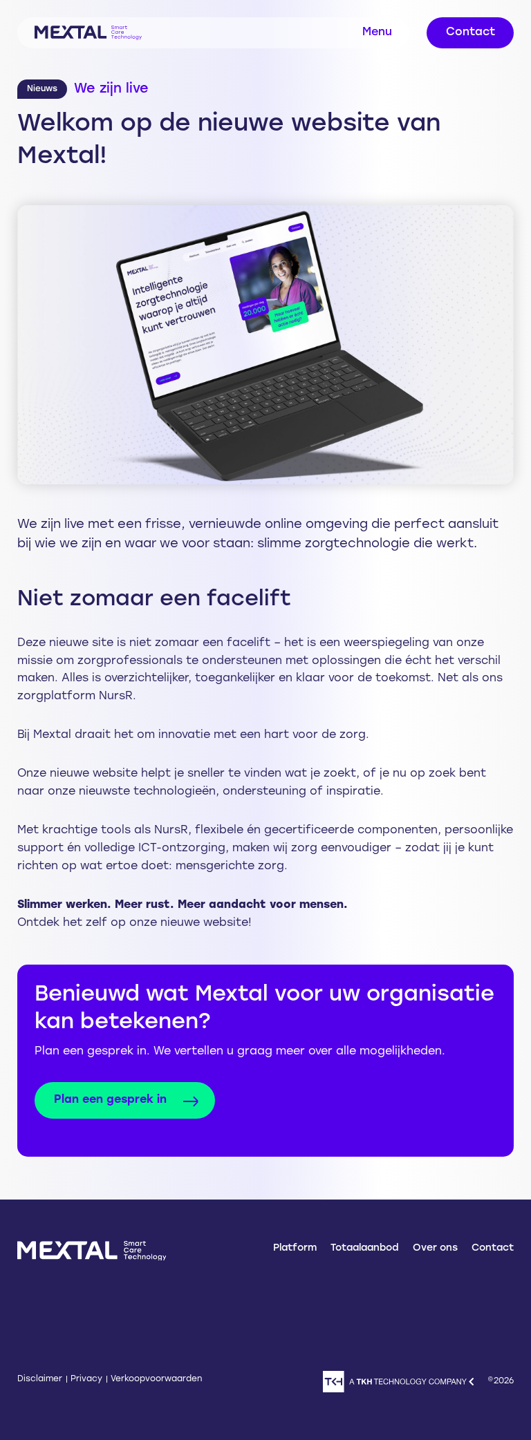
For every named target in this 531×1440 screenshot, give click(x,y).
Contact (470, 32)
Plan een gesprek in (110, 1100)
